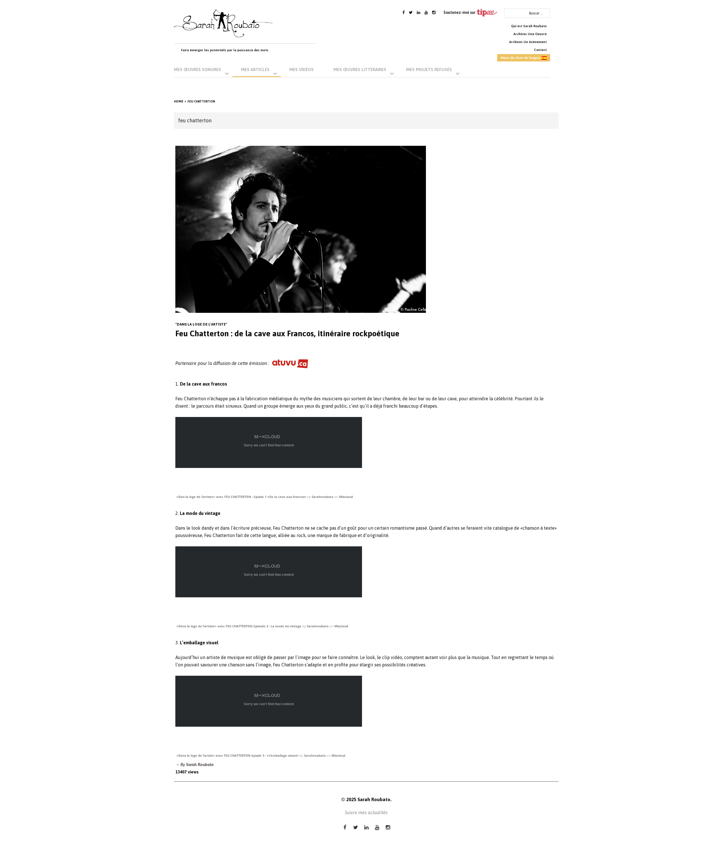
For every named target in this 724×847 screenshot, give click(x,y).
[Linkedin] (418, 12)
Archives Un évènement (528, 42)
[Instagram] (434, 12)
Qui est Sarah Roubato (529, 26)
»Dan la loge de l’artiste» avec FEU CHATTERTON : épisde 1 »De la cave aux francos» (241, 497)
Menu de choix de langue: (521, 58)
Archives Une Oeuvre (530, 34)
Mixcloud (346, 497)
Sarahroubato (322, 497)
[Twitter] (411, 12)
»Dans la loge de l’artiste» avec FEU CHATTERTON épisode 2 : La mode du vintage (238, 626)
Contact (540, 50)
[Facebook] (403, 12)
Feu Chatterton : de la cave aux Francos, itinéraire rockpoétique (287, 333)
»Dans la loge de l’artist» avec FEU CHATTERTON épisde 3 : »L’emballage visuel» (237, 755)
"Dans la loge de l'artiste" (201, 324)
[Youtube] (426, 12)
